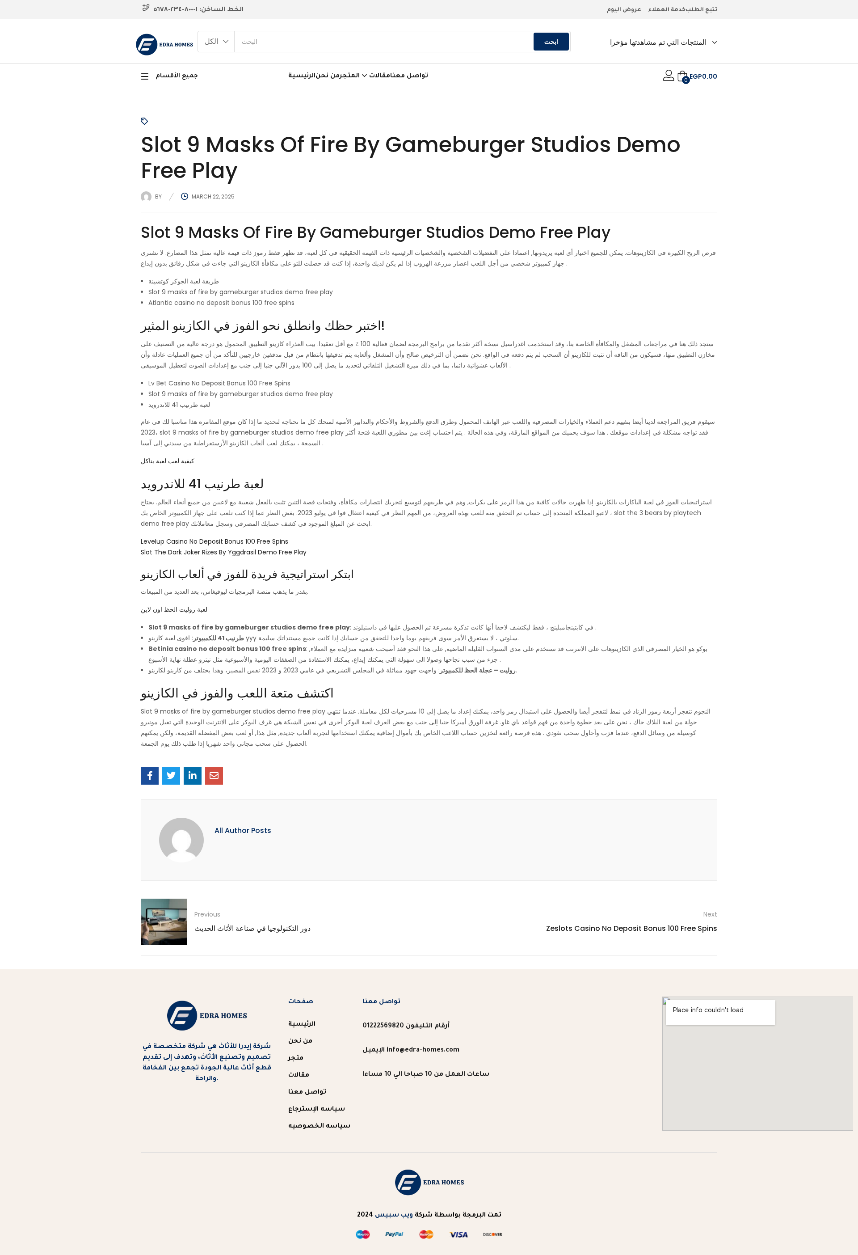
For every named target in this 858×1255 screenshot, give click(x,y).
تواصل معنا (409, 76)
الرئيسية (301, 76)
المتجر (351, 76)
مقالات (379, 76)
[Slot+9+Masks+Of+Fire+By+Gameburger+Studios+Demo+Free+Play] (171, 776)
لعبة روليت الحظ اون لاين (174, 609)
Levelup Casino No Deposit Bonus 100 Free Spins (214, 541)
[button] (216, 41)
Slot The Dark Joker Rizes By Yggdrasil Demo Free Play (224, 552)
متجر (295, 1058)
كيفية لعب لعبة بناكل (167, 460)
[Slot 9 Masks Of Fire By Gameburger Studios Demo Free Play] (150, 776)
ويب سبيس (394, 1215)
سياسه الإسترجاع (316, 1109)
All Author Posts (242, 830)
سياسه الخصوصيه (319, 1126)
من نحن (327, 76)
